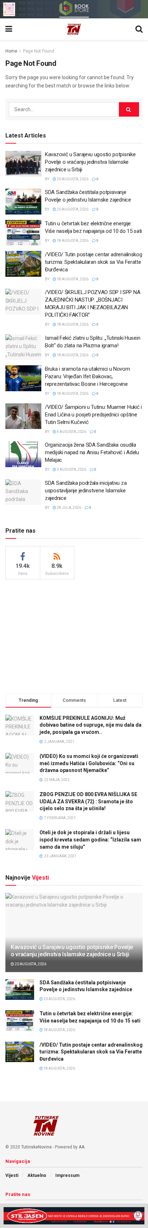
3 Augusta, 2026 (71, 469)
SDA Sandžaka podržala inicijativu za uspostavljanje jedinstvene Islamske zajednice (85, 490)
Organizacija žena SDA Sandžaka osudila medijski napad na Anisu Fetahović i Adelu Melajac (92, 452)
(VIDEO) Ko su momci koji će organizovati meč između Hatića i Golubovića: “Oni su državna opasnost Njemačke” (89, 763)
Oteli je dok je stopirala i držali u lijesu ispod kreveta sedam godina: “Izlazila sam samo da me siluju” (90, 839)
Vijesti (11, 1175)
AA (81, 1147)
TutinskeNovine (36, 1147)
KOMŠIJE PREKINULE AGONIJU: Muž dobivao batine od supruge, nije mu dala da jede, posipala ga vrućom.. (91, 725)
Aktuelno (36, 1175)
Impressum (67, 1175)
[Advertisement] (74, 635)
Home (11, 51)
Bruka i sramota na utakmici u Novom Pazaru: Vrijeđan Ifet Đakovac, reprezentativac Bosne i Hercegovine (87, 376)
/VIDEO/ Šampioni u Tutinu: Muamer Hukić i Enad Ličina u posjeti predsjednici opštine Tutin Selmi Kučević (93, 414)
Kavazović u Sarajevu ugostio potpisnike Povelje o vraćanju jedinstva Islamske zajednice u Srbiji (90, 162)
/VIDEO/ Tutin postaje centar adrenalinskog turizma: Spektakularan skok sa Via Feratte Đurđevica (93, 262)
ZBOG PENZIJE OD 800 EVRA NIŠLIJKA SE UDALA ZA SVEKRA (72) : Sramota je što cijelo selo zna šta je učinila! (88, 801)
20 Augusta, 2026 (72, 179)
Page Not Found (38, 51)
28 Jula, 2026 (68, 508)
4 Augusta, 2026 (71, 432)
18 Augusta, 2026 (72, 241)
